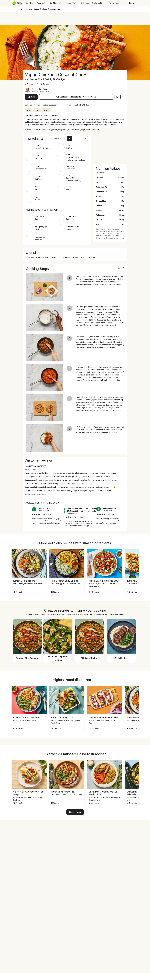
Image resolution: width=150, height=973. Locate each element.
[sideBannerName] (110, 147)
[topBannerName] (75, 19)
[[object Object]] (117, 97)
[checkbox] (26, 84)
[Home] (21, 9)
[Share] (122, 97)
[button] (69, 138)
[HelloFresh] (17, 3)
